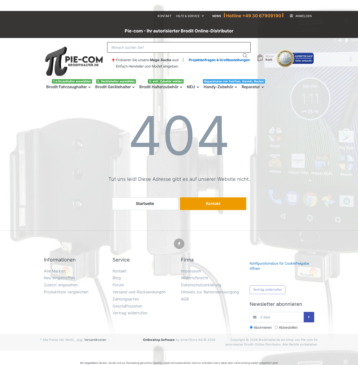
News (216, 16)
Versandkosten (95, 340)
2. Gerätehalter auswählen (116, 81)
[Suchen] (245, 55)
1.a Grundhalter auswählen (72, 81)
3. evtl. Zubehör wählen (165, 81)
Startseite (145, 203)
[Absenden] (309, 317)
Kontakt (164, 16)
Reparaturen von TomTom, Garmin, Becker (234, 81)
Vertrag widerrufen (267, 289)
